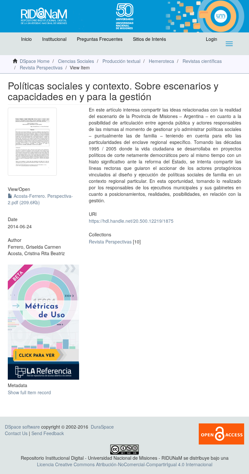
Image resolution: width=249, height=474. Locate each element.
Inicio (26, 39)
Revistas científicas (202, 61)
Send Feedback (47, 433)
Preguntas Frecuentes (100, 39)
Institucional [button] (54, 39)
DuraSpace (102, 426)
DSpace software (22, 426)
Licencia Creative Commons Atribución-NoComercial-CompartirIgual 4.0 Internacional (124, 464)
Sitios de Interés (149, 39)
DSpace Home (35, 61)
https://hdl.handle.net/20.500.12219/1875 (131, 221)
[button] (12, 40)
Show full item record (29, 392)
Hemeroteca (161, 61)
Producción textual (121, 61)
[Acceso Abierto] (221, 433)
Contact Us (16, 433)
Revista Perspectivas (41, 67)
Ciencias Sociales (76, 61)
